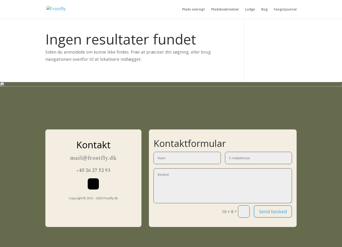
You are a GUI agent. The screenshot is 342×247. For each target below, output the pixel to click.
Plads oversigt (193, 9)
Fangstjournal (285, 9)
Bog (264, 9)
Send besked (273, 211)
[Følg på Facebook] (93, 183)
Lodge (250, 9)
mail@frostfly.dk (93, 158)
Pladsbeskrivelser (225, 9)
